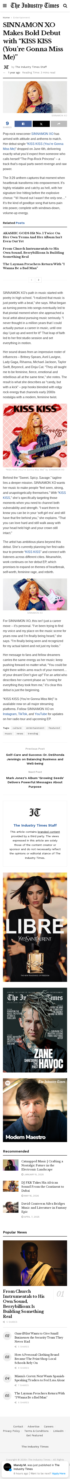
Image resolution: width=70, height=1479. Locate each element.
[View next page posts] (39, 280)
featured (54, 728)
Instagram (10, 714)
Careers (48, 1426)
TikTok (22, 714)
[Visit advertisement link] (35, 927)
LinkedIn (58, 1431)
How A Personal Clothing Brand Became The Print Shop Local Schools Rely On (37, 1359)
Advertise (33, 1426)
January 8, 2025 (33, 1174)
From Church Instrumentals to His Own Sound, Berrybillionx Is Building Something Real (33, 253)
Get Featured (34, 1435)
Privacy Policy (11, 1431)
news (20, 733)
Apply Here (59, 1473)
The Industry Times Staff (31, 66)
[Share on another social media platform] (59, 124)
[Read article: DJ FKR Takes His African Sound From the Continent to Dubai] (10, 1186)
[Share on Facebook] (23, 124)
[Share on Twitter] (41, 124)
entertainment (35, 728)
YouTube (41, 714)
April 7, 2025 (31, 1216)
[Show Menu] (5, 6)
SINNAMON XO (42, 133)
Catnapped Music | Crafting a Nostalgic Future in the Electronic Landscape (42, 1165)
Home (6, 17)
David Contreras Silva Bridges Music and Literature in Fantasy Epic (44, 1208)
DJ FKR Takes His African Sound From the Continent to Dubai (42, 1186)
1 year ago (14, 72)
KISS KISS (32, 552)
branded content (49, 831)
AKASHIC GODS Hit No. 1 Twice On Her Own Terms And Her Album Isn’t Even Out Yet (32, 237)
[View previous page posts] (31, 280)
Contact (18, 1426)
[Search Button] (65, 6)
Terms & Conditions (36, 1431)
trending (33, 733)
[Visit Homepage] (34, 6)
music (8, 733)
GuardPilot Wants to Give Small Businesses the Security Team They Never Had (39, 1337)
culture (17, 728)
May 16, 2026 (31, 1195)
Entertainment (21, 17)
